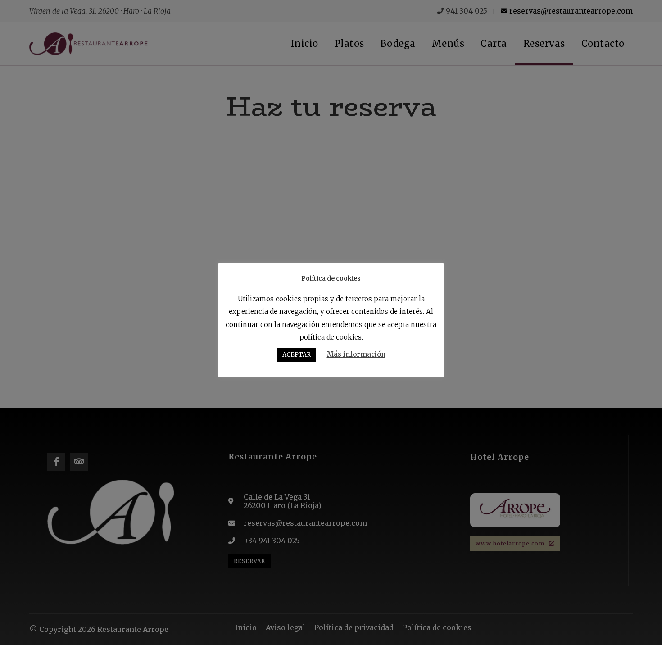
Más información (356, 354)
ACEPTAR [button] (296, 355)
